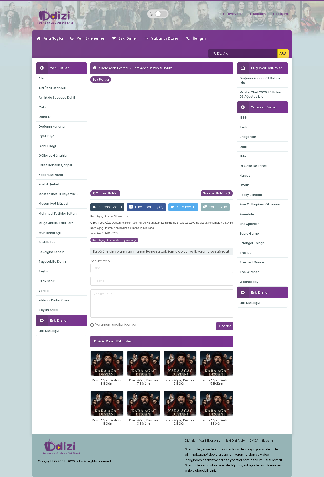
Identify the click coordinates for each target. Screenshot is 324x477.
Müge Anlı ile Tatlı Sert (56, 223)
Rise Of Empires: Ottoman (260, 204)
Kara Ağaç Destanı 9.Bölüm (152, 68)
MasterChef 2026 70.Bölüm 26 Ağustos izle (261, 94)
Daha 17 (45, 117)
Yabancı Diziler (165, 38)
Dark (243, 146)
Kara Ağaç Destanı (114, 68)
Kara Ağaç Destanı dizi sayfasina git (114, 240)
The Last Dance (252, 262)
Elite (243, 156)
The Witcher (249, 272)
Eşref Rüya (46, 136)
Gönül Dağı (47, 146)
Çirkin (43, 107)
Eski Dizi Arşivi (49, 331)
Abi (41, 78)
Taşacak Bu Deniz (52, 261)
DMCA (253, 440)
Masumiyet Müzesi (53, 203)
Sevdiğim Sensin (51, 252)
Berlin (244, 127)
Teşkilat (45, 271)
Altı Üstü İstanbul (52, 88)
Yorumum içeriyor (116, 324)
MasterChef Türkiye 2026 (58, 194)
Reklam (259, 13)
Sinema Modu (110, 206)
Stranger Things (252, 243)
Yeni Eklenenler (91, 38)
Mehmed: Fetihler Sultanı (58, 213)
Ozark (244, 185)
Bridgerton (248, 137)
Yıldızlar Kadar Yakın (54, 300)
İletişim (282, 13)
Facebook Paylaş (149, 206)
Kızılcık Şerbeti (49, 184)
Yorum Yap (218, 206)
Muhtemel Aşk (50, 233)
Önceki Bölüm (107, 193)
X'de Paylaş (186, 206)
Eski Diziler (128, 38)
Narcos (245, 175)
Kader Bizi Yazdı (51, 175)
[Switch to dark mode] (158, 13)
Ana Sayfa (53, 38)
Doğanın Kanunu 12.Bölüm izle (260, 80)
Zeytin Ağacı (48, 310)
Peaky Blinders (251, 195)
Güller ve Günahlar (53, 155)
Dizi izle (190, 440)
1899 (243, 117)
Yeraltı (44, 290)
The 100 (246, 253)
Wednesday (249, 282)
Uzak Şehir (46, 281)
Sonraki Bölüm (215, 193)
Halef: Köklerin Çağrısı (55, 165)
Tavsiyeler (234, 13)
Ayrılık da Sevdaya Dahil (57, 97)
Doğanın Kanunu (52, 126)
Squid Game (249, 233)
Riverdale (247, 214)
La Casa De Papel (253, 166)
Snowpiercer (249, 224)
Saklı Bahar (47, 242)
